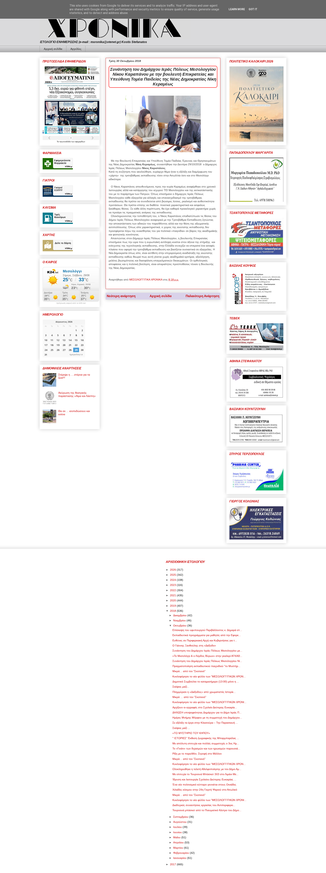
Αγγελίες (75, 48)
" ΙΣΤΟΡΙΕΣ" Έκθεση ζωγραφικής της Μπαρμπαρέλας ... (205, 738)
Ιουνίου (178, 832)
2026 (173, 569)
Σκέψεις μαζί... (180, 686)
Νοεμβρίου (180, 620)
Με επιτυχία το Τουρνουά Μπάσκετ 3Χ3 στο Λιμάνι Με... (205, 774)
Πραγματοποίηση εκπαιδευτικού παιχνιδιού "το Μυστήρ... (206, 666)
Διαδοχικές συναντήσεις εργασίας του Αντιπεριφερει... (203, 805)
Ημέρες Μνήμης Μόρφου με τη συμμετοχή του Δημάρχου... (207, 717)
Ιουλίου (178, 826)
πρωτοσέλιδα (65, 142)
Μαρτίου (178, 847)
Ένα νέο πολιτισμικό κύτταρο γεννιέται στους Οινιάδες (204, 784)
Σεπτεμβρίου (181, 816)
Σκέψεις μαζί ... (181, 727)
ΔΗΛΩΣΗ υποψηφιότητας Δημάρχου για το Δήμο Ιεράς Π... (206, 712)
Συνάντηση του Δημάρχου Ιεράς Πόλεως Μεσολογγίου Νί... (207, 660)
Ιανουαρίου (180, 857)
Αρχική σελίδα (53, 48)
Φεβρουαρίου (181, 852)
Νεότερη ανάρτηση (121, 296)
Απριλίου (179, 842)
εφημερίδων (80, 142)
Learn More (237, 9)
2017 (173, 864)
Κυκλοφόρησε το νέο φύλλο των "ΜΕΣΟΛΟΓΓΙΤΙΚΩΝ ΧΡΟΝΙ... (209, 702)
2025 (173, 574)
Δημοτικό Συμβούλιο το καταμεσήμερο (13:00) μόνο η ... (205, 681)
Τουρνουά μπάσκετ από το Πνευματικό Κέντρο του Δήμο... (206, 810)
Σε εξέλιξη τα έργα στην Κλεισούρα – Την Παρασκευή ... (205, 722)
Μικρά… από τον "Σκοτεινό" (188, 671)
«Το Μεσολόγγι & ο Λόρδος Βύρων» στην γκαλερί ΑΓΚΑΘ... (207, 655)
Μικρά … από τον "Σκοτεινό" (189, 697)
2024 (173, 579)
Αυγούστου (180, 821)
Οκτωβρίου (180, 625)
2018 (173, 610)
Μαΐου (177, 837)
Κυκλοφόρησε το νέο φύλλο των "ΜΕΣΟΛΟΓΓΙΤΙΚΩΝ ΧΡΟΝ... (209, 676)
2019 (173, 605)
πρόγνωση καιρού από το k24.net (71, 303)
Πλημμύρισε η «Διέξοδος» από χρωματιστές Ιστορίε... (204, 691)
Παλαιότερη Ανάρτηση (202, 296)
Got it (253, 9)
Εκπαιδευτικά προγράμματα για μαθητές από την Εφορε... (206, 635)
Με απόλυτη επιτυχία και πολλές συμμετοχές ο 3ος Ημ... (205, 743)
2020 (173, 600)
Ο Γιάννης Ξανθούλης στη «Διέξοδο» (194, 645)
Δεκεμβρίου (180, 615)
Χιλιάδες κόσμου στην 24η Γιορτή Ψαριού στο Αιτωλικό (204, 789)
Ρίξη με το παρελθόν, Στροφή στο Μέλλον (197, 753)
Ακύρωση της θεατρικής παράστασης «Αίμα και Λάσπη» (77, 394)
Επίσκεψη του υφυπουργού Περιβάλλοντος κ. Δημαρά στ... (207, 630)
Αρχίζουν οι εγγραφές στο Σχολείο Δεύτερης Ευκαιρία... (204, 707)
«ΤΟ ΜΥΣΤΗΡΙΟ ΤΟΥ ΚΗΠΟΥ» (191, 733)
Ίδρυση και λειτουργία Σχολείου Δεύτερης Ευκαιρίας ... (204, 779)
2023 (173, 584)
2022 (173, 590)
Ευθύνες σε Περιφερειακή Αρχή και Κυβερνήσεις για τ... (204, 640)
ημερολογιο (76, 354)
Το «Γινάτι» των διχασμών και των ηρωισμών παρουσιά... (206, 748)
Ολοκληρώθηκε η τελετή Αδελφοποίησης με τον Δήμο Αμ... (206, 769)
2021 (173, 595)
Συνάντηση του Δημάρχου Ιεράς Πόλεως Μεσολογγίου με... (207, 650)
